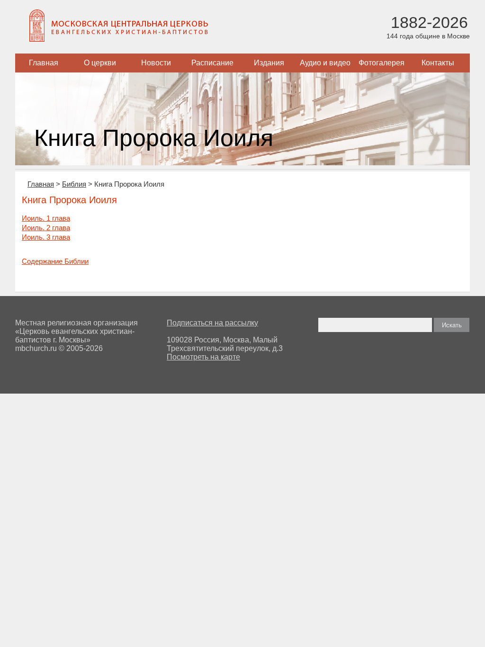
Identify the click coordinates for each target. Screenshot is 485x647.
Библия (74, 184)
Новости (156, 63)
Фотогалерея (381, 63)
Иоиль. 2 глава (46, 228)
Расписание (212, 63)
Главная (43, 63)
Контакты (438, 63)
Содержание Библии (55, 261)
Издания (269, 63)
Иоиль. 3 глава (46, 237)
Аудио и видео (325, 63)
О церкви (100, 63)
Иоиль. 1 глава (46, 218)
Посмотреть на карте (203, 357)
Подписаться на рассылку (212, 323)
